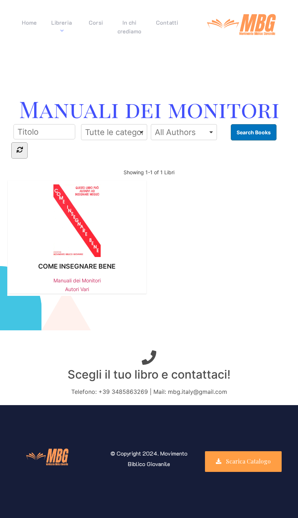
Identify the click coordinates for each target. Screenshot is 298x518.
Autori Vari (77, 289)
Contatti (167, 22)
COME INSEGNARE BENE (77, 266)
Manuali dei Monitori (77, 280)
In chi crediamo (129, 27)
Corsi (96, 22)
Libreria (61, 22)
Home (29, 22)
